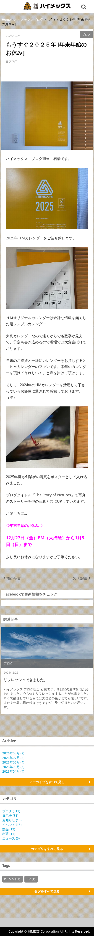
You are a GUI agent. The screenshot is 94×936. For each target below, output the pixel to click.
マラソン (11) (11, 879)
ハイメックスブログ (28, 19)
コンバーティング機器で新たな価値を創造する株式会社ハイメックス (47, 6)
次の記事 (81, 578)
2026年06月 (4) (13, 762)
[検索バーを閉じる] (84, 7)
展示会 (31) (10, 815)
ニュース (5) (11, 838)
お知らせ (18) (11, 820)
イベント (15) (11, 824)
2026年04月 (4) (13, 771)
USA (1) (30, 879)
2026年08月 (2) (13, 753)
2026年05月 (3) (13, 767)
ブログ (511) (11, 811)
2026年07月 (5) (13, 758)
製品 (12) (8, 829)
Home (6, 19)
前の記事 (13, 578)
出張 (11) (8, 834)
